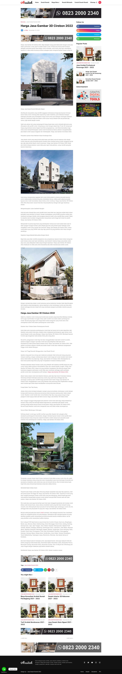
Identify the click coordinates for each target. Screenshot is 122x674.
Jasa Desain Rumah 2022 (34, 671)
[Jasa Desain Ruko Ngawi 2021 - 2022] (60, 610)
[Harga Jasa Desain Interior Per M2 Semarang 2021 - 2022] (80, 73)
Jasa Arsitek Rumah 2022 (33, 22)
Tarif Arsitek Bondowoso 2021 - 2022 (33, 623)
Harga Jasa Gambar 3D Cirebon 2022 (58, 372)
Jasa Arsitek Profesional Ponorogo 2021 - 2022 (85, 66)
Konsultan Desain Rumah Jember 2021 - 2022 (93, 80)
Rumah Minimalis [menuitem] (67, 2)
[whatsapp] (99, 662)
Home (82, 671)
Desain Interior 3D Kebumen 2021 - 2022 (59, 597)
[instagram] (95, 662)
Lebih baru (24, 638)
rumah (42, 512)
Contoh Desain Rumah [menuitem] (81, 2)
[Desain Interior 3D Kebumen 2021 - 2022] (60, 584)
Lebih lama (69, 638)
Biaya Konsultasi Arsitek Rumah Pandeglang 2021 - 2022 (33, 597)
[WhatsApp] (45, 569)
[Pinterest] (49, 569)
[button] (96, 2)
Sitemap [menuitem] (92, 2)
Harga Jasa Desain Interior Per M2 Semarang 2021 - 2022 (93, 73)
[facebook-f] (84, 662)
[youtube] (92, 662)
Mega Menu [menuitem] (55, 2)
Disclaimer (94, 671)
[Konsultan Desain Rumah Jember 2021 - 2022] (80, 81)
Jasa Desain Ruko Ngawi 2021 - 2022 (60, 623)
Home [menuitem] (37, 2)
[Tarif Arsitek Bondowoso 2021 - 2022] (33, 610)
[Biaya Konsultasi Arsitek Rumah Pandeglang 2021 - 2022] (33, 584)
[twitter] (88, 662)
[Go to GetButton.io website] (4, 672)
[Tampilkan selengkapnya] (56, 569)
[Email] (52, 569)
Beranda (23, 22)
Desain (87, 671)
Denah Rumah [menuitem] (45, 2)
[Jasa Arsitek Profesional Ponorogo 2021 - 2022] (88, 53)
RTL (100, 671)
